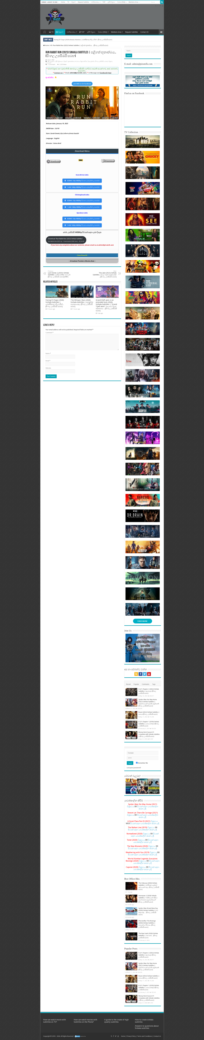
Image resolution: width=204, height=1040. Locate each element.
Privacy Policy (131, 1036)
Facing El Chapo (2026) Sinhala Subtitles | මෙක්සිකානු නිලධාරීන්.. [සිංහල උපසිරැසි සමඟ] (83, 39)
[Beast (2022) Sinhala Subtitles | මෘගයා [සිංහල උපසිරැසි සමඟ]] (131, 715)
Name (48, 353)
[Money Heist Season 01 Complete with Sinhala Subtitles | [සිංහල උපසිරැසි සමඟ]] (131, 735)
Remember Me (143, 763)
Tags (153, 684)
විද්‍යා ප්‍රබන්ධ (91, 61)
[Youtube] (163, 5)
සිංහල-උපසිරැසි (99, 61)
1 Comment (51, 64)
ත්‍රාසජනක (71, 61)
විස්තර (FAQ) (121, 2)
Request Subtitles (83, 2)
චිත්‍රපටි (73, 2)
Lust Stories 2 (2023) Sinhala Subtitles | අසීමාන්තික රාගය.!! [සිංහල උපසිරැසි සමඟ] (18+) (59, 274)
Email (48, 361)
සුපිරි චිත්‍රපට (111, 2)
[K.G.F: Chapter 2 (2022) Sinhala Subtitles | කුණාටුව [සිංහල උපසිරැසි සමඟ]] (131, 692)
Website (48, 368)
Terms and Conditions (144, 1036)
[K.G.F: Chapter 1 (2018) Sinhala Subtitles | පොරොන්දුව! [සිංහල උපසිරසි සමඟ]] (131, 725)
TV (68, 2)
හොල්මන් (48, 63)
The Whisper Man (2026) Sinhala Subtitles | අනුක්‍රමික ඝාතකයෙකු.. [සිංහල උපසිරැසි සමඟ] (82, 303)
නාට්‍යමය (76, 61)
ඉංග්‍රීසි (55, 61)
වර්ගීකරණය (95, 2)
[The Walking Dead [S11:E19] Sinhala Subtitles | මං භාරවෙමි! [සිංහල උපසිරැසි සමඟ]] (154, 790)
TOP (103, 2)
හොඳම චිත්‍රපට (108, 61)
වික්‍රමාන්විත (83, 61)
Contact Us (157, 1036)
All (51, 45)
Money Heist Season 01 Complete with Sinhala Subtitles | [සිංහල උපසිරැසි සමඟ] (149, 734)
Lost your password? (134, 768)
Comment (49, 332)
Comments (145, 684)
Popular (136, 684)
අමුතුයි (52, 61)
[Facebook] (158, 5)
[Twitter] (160, 5)
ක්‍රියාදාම (60, 61)
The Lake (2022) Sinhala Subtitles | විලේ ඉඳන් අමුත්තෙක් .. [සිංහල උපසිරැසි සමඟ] (104, 274)
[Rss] (156, 5)
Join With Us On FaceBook (82, 84)
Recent (128, 684)
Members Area (133, 2)
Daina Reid (57, 143)
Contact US (144, 32)
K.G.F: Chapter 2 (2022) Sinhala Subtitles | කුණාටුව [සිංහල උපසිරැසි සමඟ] (148, 691)
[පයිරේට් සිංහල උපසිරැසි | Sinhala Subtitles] (55, 16)
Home (63, 2)
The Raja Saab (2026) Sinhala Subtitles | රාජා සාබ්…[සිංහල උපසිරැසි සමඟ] (148, 936)
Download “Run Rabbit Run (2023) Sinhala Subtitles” (66, 240)
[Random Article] (161, 32)
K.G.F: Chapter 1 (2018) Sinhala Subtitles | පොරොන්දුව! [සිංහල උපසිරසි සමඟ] (148, 724)
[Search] (162, 2)
